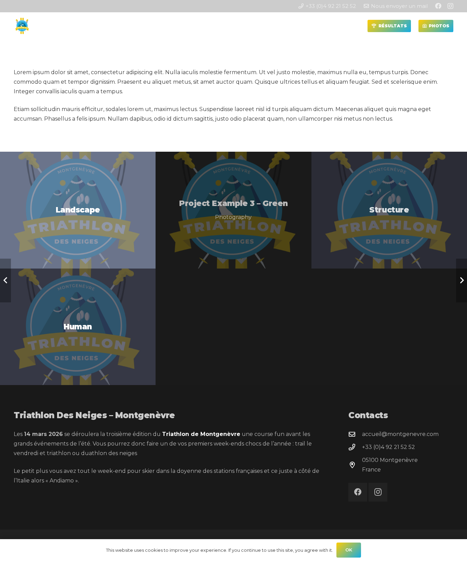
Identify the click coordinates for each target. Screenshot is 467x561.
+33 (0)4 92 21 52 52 (388, 447)
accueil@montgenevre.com (400, 434)
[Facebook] (438, 6)
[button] (125, 26)
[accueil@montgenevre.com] (355, 434)
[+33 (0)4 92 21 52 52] (355, 447)
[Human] (78, 327)
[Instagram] (450, 6)
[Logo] (22, 26)
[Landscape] (78, 210)
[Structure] (389, 210)
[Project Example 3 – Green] (233, 210)
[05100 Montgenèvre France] (355, 465)
